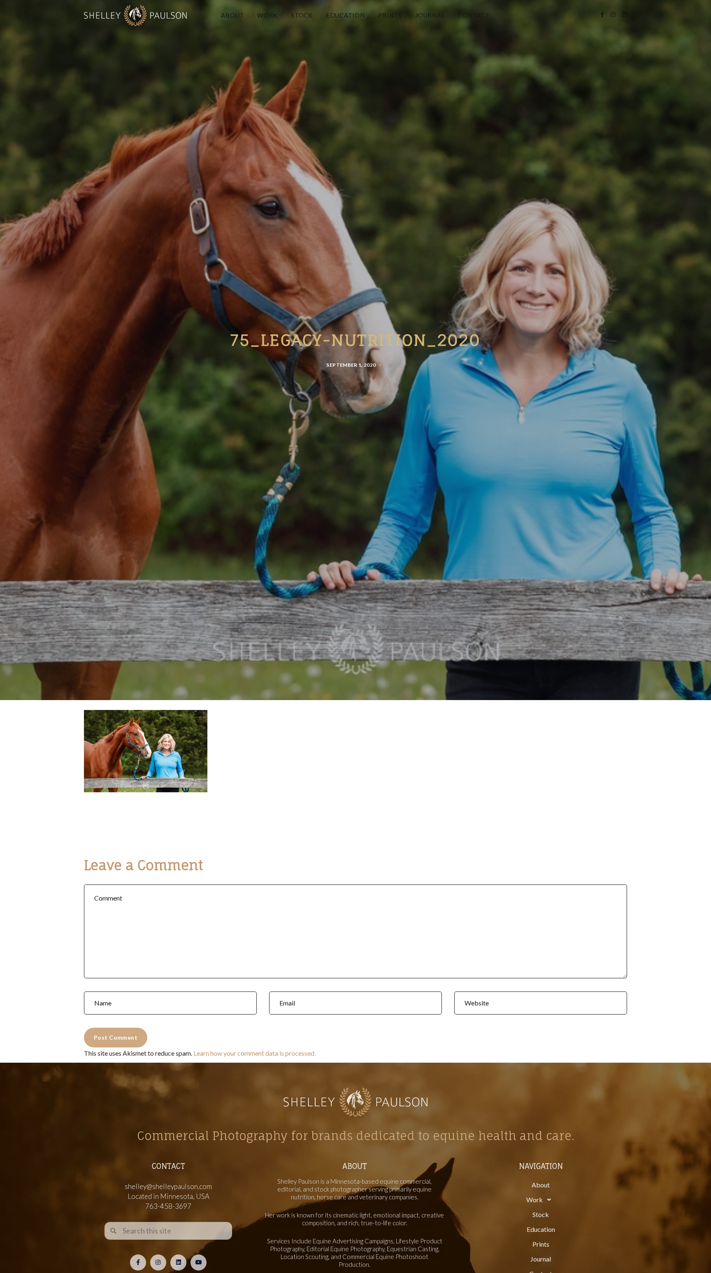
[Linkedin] (178, 1262)
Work (267, 15)
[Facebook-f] (138, 1262)
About (232, 15)
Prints (390, 15)
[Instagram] (158, 1262)
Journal (430, 15)
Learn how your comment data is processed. (254, 1053)
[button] (541, 1199)
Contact (474, 15)
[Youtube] (199, 1262)
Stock (302, 15)
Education (345, 15)
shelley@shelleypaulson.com (168, 1186)
